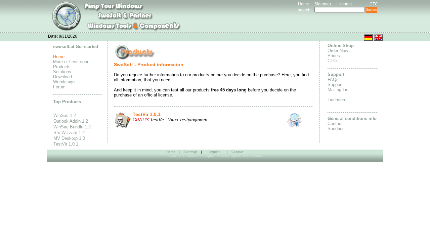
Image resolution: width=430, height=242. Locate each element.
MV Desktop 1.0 (69, 138)
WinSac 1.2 (64, 115)
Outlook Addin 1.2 (70, 121)
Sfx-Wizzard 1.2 (69, 132)
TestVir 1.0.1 (65, 144)
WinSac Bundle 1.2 (72, 126)
